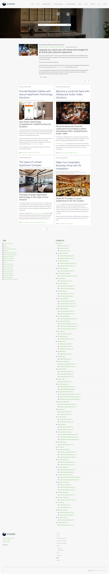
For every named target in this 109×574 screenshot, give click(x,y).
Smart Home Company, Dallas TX (67, 462)
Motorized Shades (62, 369)
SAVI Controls (61, 550)
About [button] (38, 4)
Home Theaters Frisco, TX (65, 333)
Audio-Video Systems (8, 269)
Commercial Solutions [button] (58, 4)
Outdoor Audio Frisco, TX (65, 381)
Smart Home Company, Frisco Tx (67, 464)
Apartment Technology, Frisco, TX (37, 100)
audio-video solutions (8, 266)
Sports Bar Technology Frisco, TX (67, 495)
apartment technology (34, 144)
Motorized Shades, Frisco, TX (66, 376)
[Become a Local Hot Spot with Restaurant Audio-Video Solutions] (73, 113)
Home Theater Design (62, 308)
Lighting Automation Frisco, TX (67, 258)
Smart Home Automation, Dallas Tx (68, 457)
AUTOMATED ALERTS (9, 275)
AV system (70, 223)
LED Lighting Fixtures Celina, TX (67, 339)
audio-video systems (8, 268)
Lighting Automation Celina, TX (67, 255)
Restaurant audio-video (61, 143)
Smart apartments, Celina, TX (66, 429)
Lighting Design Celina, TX (65, 359)
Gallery (86, 4)
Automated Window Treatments (11, 279)
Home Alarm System (62, 283)
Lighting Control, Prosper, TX (66, 349)
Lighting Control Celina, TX (66, 354)
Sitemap (98, 570)
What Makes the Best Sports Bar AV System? (51, 45)
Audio (5, 262)
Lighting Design (61, 356)
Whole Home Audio (62, 510)
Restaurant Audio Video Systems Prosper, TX (70, 399)
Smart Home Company (63, 459)
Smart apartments (62, 442)
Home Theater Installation (63, 316)
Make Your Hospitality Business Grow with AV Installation (68, 165)
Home (32, 4)
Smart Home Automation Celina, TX (68, 452)
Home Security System (63, 298)
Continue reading (43, 77)
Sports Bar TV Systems (63, 497)
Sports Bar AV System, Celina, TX (57, 47)
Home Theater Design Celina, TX (67, 311)
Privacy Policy (104, 570)
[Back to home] (9, 4)
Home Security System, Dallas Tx (67, 301)
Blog (99, 4)
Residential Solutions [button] (46, 4)
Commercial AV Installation (64, 273)
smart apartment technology (37, 213)
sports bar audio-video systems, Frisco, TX (69, 479)
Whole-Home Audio (62, 522)
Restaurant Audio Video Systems (65, 391)
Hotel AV (58, 171)
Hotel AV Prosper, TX (65, 171)
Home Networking (62, 291)
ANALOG (6, 251)
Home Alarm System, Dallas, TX (67, 286)
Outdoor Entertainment (63, 384)
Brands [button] (80, 4)
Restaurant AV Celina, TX (65, 411)
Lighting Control (61, 341)
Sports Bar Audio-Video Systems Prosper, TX (70, 477)
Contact (105, 4)
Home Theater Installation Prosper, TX (68, 326)
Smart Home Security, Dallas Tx (67, 472)
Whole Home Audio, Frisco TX (66, 512)
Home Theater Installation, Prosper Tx (68, 318)
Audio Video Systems (62, 268)
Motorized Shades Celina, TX (66, 371)
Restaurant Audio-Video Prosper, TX (75, 100)
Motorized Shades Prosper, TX (66, 374)
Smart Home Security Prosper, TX (67, 469)
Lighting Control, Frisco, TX (66, 346)
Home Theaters (61, 331)
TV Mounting (61, 502)
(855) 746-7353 (6, 541)
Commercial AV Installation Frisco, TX (68, 276)
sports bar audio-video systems (65, 474)
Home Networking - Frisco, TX (66, 293)
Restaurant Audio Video (64, 152)
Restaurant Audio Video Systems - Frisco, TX (70, 394)
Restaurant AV (74, 152)
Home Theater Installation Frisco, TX (68, 323)
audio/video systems (8, 273)
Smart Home (60, 447)
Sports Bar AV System (44, 47)
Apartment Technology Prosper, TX (67, 263)
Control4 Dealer (61, 278)
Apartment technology (34, 152)
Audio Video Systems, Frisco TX (67, 271)
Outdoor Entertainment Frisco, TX (67, 386)
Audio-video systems (8, 271)
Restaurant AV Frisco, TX (65, 414)
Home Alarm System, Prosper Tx (67, 288)
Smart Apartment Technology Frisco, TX (69, 437)
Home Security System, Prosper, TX (68, 306)
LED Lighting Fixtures (62, 336)
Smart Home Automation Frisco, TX (68, 454)
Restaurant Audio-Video (61, 100)
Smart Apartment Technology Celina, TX (69, 434)
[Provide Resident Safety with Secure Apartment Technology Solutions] (36, 111)
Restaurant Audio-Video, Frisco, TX (67, 406)
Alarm (5, 245)
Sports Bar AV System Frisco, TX (67, 487)
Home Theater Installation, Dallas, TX (68, 328)
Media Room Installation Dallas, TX (68, 364)
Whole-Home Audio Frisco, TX (66, 525)
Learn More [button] (93, 4)
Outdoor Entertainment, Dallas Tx (67, 389)
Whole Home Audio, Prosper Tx (67, 515)
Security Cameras (62, 417)
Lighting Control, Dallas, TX (66, 344)
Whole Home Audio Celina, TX (66, 520)
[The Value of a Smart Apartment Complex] (36, 181)
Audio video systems (8, 264)
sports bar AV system (60, 67)
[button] (54, 565)
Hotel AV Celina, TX (64, 245)
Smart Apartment (62, 424)
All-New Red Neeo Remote (10, 249)
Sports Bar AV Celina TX (65, 484)
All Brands (60, 548)
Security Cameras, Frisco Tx (66, 419)
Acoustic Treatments (8, 243)
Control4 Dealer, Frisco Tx (65, 281)
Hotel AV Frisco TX (64, 248)
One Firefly (94, 570)
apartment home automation (28, 222)
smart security (25, 152)
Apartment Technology (24, 100)
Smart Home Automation (63, 449)
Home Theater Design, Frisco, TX (67, 313)
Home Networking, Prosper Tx (66, 296)
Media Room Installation (63, 361)
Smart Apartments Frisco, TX (66, 444)
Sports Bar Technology (63, 492)
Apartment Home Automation (10, 254)
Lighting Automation (62, 253)
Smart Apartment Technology (25, 168)
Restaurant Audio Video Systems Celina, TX (69, 396)
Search (68, 24)
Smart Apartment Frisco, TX (66, 427)
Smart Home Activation (71, 4)
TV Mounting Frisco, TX (65, 505)
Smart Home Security (62, 467)
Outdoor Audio (61, 379)
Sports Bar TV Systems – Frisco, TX (68, 500)
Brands (58, 545)
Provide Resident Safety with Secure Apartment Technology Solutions (36, 94)
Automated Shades (8, 277)
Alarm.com (6, 247)
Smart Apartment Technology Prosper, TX (42, 168)
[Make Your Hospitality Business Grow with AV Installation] (73, 185)
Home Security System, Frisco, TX (67, 303)
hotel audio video (63, 223)
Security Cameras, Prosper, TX (66, 422)
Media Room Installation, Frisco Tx (67, 366)
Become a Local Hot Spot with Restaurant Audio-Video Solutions (72, 94)
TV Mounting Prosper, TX (65, 507)
